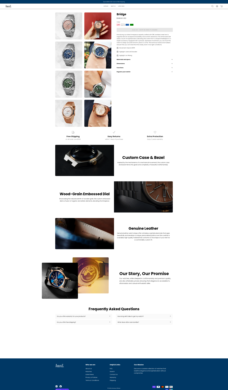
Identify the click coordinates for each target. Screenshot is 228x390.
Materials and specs (123, 59)
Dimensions (121, 63)
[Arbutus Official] (8, 6)
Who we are (90, 365)
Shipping (113, 380)
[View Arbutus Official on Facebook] (60, 386)
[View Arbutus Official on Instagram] (56, 386)
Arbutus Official (116, 388)
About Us (89, 369)
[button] (212, 6)
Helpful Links (115, 365)
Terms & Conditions (92, 380)
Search (112, 372)
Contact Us (114, 374)
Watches (89, 372)
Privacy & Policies (91, 377)
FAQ (111, 369)
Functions (120, 68)
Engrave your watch (123, 72)
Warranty (113, 377)
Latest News (90, 374)
